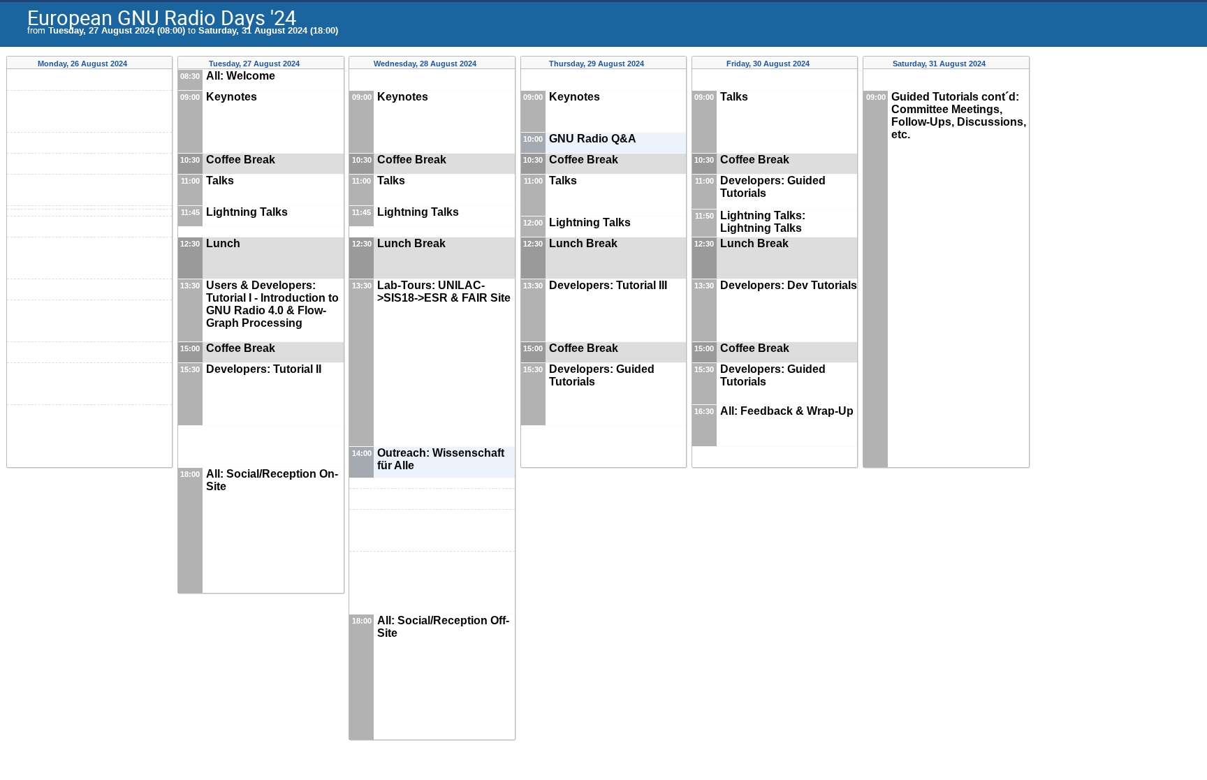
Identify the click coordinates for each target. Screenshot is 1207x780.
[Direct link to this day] (137, 64)
